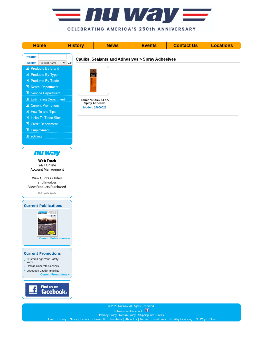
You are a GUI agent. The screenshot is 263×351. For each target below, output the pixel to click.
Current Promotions (45, 105)
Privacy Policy (108, 315)
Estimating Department (48, 99)
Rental (144, 319)
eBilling (36, 136)
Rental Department (45, 87)
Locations (222, 45)
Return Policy (127, 315)
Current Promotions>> (55, 274)
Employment (40, 130)
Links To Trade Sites (46, 118)
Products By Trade (45, 81)
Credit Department (44, 124)
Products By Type (44, 75)
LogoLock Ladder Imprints (43, 270)
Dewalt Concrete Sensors (43, 265)
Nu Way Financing (181, 319)
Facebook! (137, 311)
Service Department (45, 93)
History (76, 45)
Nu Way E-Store (206, 319)
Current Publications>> (54, 238)
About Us (131, 319)
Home (39, 45)
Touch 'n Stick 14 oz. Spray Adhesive (95, 101)
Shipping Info (146, 315)
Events (149, 45)
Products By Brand (45, 68)
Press (160, 315)
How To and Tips (43, 112)
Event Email (159, 319)
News (113, 45)
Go (70, 62)
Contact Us (185, 45)
